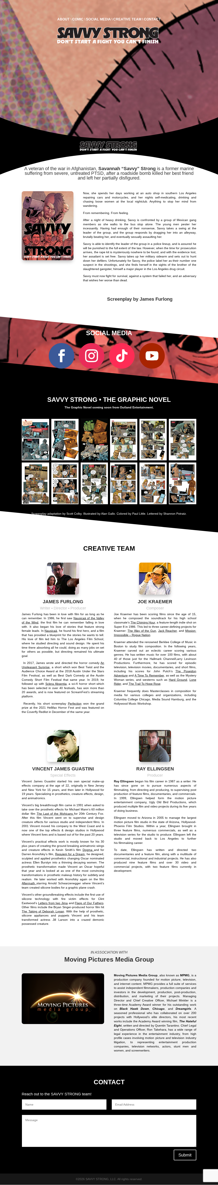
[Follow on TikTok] (122, 356)
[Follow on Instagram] (91, 356)
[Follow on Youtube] (152, 356)
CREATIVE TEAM (127, 19)
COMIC (77, 19)
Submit (185, 1155)
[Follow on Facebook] (61, 356)
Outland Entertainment (136, 407)
